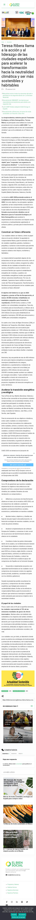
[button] (18, 456)
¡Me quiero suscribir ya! (18, 465)
